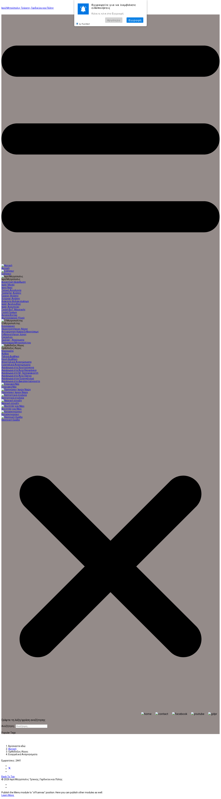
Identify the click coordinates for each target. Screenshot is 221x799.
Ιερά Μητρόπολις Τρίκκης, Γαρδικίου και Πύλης (27, 8)
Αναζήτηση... (8, 726)
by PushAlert (84, 23)
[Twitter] (9, 768)
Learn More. (7, 795)
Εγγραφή (135, 20)
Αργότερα (113, 20)
